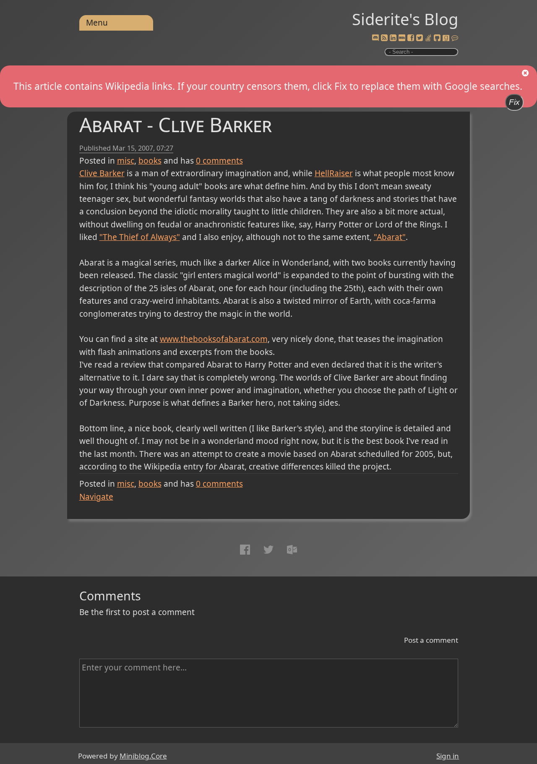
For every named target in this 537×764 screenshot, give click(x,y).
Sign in (447, 756)
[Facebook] (410, 38)
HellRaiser (334, 173)
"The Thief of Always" (139, 237)
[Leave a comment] (454, 38)
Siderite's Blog (405, 19)
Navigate (96, 496)
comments (219, 160)
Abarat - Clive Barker (175, 124)
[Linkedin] (393, 38)
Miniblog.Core (143, 756)
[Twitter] (419, 38)
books (150, 160)
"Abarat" (390, 237)
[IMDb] (402, 38)
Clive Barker (102, 173)
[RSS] (384, 38)
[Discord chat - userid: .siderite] (375, 38)
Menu (97, 22)
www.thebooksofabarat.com (214, 339)
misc (125, 160)
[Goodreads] (446, 38)
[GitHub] (437, 38)
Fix (514, 102)
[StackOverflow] (428, 38)
